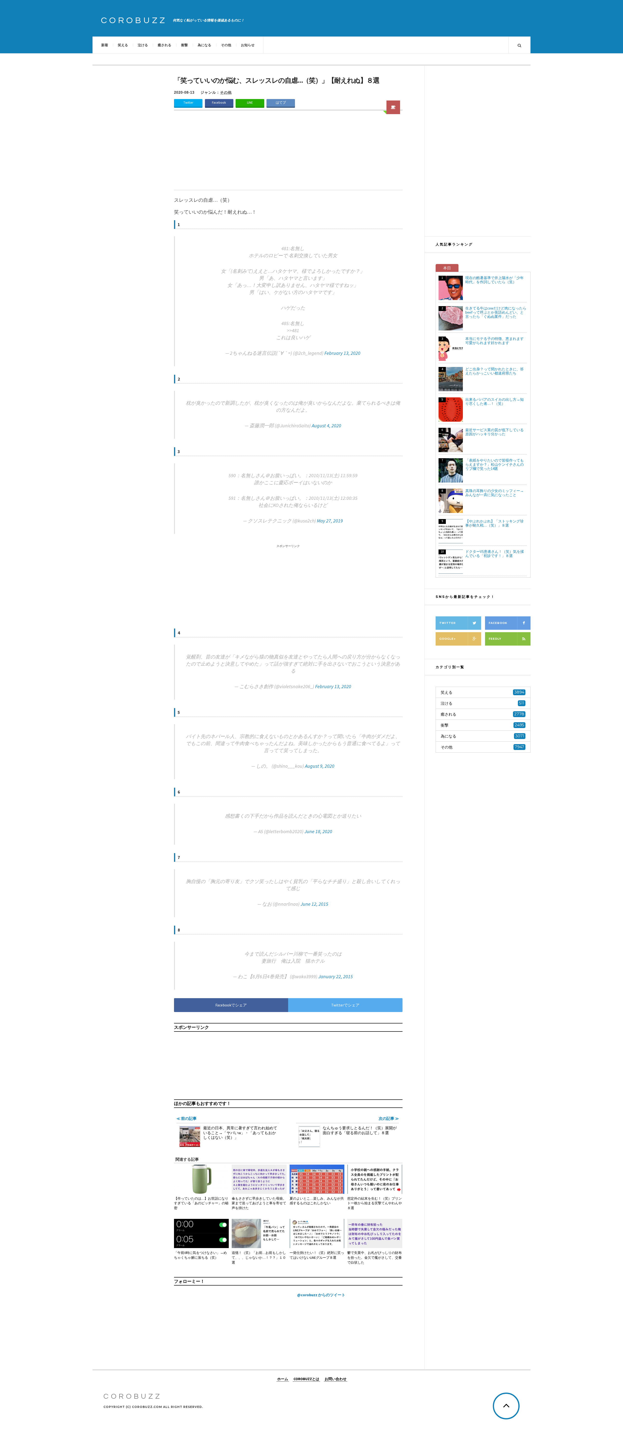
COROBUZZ (134, 20)
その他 (226, 45)
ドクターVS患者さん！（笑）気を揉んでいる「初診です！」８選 (494, 553)
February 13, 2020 (342, 353)
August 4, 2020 (326, 425)
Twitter (188, 102)
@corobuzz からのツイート (321, 1294)
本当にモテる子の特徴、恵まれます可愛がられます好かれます (494, 340)
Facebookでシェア (231, 1005)
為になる (204, 45)
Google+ (447, 638)
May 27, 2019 (330, 521)
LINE (250, 102)
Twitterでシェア (345, 1005)
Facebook (219, 102)
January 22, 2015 (335, 976)
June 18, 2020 (318, 831)
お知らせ (248, 45)
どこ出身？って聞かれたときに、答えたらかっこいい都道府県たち (494, 371)
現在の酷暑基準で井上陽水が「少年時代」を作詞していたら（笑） (494, 279)
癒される (164, 45)
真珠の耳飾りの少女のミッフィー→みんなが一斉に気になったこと (494, 492)
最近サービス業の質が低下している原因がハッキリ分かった (494, 432)
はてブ (281, 102)
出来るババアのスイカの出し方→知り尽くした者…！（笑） (494, 401)
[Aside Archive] (393, 107)
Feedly (495, 638)
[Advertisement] (288, 153)
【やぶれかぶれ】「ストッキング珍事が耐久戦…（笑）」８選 (494, 523)
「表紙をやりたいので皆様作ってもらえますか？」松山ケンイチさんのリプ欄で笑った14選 (494, 464)
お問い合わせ (335, 1378)
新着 (104, 45)
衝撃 (184, 45)
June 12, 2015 (314, 904)
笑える (123, 45)
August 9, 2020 (319, 766)
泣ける (143, 45)
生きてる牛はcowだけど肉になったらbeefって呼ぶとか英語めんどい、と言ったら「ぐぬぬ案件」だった (495, 312)
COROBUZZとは (306, 1378)
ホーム (282, 1378)
